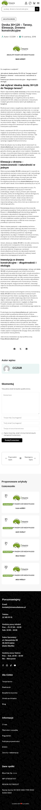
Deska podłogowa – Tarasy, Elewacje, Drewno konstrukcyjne (20, 509)
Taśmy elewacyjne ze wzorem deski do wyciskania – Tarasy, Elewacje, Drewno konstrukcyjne (20, 533)
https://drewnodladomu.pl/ (10, 339)
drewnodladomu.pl (7, 98)
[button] (26, 3)
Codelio (26, 804)
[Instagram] (7, 665)
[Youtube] (15, 665)
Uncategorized (9, 19)
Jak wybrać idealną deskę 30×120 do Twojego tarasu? (19, 73)
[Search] (37, 9)
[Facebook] (3, 665)
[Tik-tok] (11, 665)
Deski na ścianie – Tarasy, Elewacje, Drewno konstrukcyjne (20, 580)
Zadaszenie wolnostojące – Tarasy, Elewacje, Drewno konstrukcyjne (17, 556)
